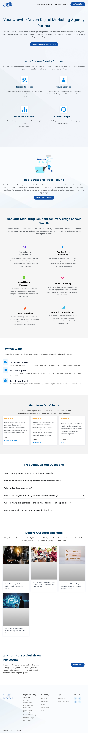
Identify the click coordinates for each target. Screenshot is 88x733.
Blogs (43, 704)
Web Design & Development (63, 312)
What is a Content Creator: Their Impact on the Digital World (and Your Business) (44, 584)
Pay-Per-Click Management (28, 706)
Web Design (27, 721)
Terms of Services (63, 701)
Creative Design (28, 718)
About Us (65, 4)
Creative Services (25, 313)
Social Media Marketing (27, 711)
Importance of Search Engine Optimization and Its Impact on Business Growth (71, 586)
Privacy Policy (61, 698)
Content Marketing (62, 283)
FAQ (42, 710)
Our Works (58, 4)
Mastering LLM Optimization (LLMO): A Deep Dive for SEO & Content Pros (15, 631)
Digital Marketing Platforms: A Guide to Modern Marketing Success (15, 586)
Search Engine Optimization (28, 702)
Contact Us (45, 707)
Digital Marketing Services (44, 4)
